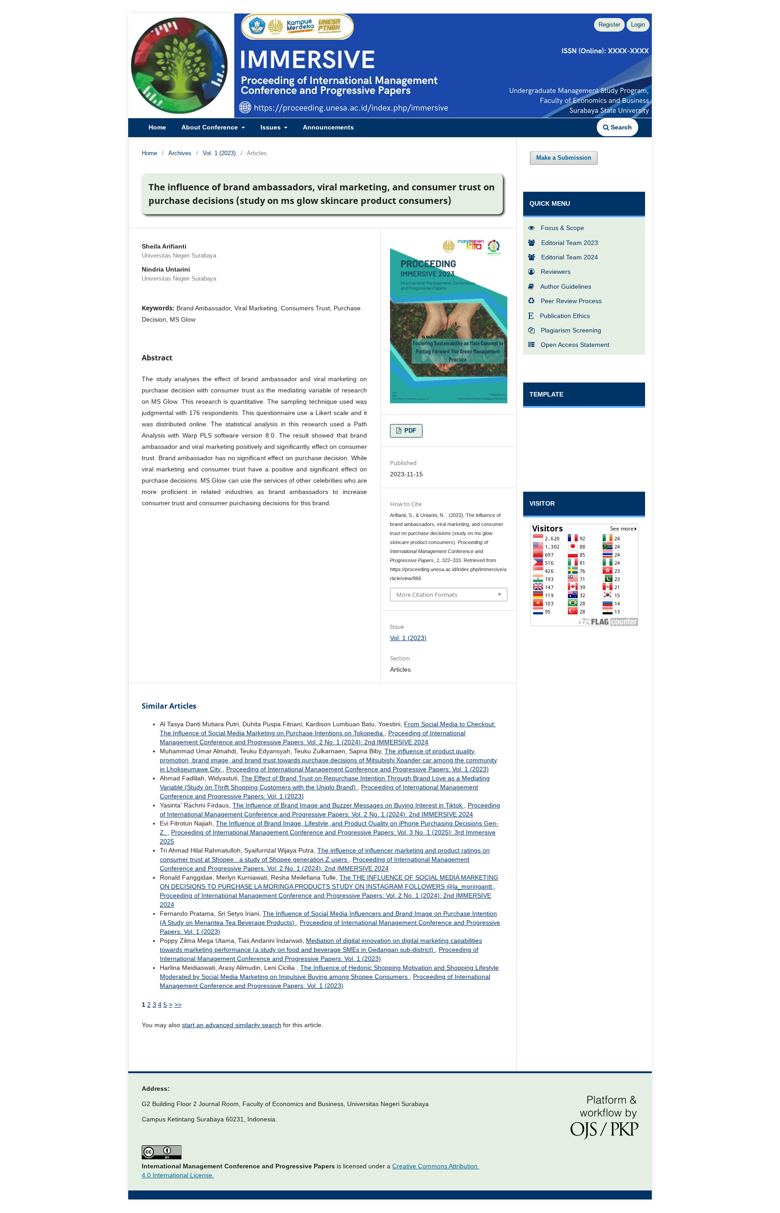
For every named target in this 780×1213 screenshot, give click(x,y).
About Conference (210, 127)
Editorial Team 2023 (569, 242)
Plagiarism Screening (571, 330)
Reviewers (556, 271)
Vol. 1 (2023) (219, 153)
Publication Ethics (565, 315)
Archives (179, 153)
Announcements (328, 127)
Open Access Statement (575, 344)
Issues (271, 127)
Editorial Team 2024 (569, 257)
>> (177, 1004)
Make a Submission (563, 157)
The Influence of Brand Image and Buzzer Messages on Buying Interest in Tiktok (348, 805)
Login (638, 24)
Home (157, 127)
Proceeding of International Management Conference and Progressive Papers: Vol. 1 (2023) (357, 769)
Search (620, 127)
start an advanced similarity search (231, 1025)
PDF (409, 430)
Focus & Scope (562, 227)
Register (609, 24)
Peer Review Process (571, 300)
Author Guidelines (565, 286)
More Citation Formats (426, 594)
